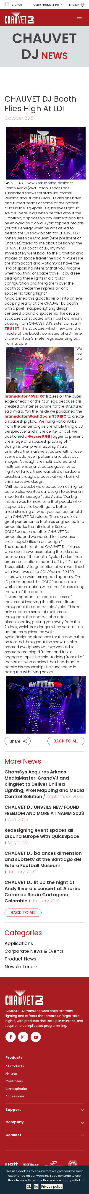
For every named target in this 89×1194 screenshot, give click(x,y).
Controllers (14, 1081)
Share (14, 741)
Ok (29, 1186)
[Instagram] (23, 1037)
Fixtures (11, 1073)
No (36, 1186)
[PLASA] (53, 1164)
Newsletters (18, 967)
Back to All (66, 741)
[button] (13, 4)
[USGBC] (72, 1164)
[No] (83, 1180)
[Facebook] (10, 1037)
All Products (14, 1066)
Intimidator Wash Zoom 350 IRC (35, 416)
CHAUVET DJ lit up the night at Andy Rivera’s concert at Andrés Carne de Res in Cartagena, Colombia (42, 891)
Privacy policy (51, 1186)
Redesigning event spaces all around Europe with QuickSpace (42, 833)
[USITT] (11, 1164)
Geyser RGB (39, 436)
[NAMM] (31, 1164)
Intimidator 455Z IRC (25, 396)
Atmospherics (16, 1088)
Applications (19, 943)
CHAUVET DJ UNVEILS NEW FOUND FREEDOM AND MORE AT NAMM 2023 (44, 810)
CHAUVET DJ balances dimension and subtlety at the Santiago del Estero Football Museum (43, 859)
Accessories (14, 1096)
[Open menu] (79, 18)
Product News (20, 959)
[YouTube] (36, 1037)
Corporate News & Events (34, 951)
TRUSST (12, 328)
